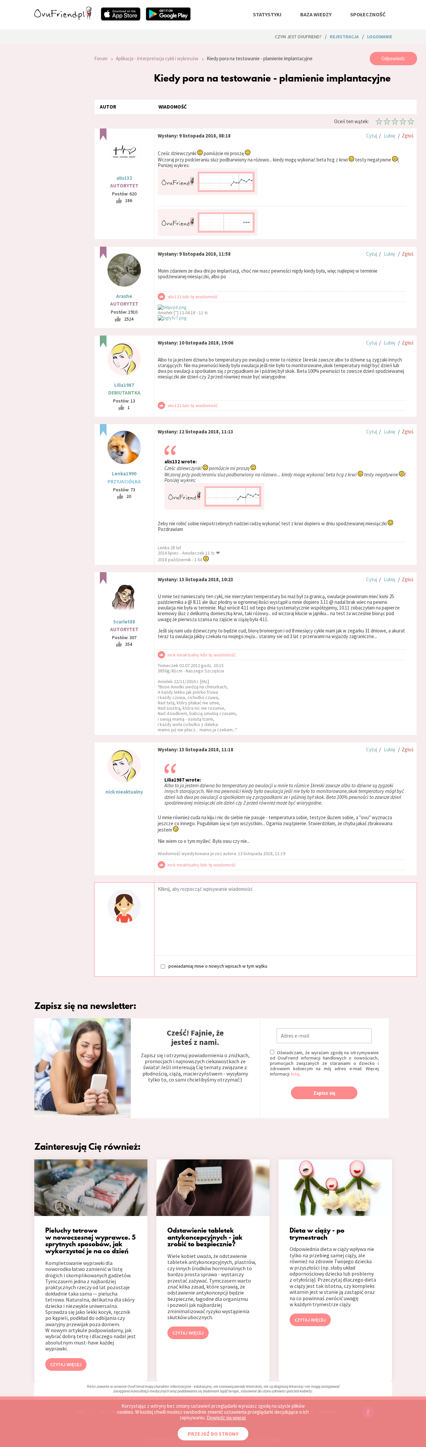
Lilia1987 (124, 385)
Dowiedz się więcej (226, 1417)
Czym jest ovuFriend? (298, 37)
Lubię (389, 135)
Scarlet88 (124, 621)
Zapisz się (324, 1093)
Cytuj (371, 135)
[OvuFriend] (63, 18)
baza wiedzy (315, 14)
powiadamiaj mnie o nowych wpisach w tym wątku (217, 966)
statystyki (267, 14)
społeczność (367, 14)
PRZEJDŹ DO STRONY (213, 1433)
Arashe (124, 296)
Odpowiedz (393, 58)
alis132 (124, 178)
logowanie (379, 37)
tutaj (295, 1074)
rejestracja (344, 37)
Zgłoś (407, 135)
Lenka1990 (124, 473)
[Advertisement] (59, 141)
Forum (100, 58)
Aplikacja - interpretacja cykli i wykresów (157, 58)
